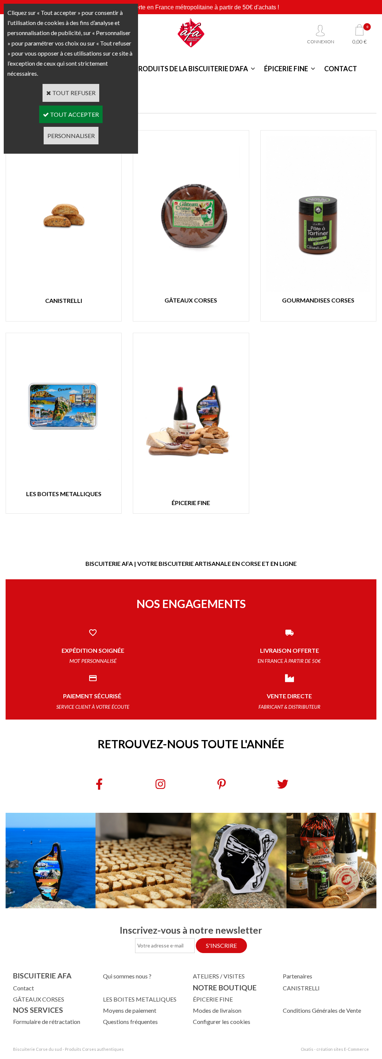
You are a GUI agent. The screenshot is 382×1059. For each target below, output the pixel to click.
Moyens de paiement (129, 1010)
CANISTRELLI (301, 987)
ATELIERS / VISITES (219, 976)
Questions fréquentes (130, 1021)
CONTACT (340, 69)
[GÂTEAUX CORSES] (191, 290)
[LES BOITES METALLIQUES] (64, 483)
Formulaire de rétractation (46, 1021)
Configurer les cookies (221, 1021)
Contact (23, 987)
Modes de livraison (217, 1010)
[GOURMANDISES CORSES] (318, 290)
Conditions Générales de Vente (322, 1010)
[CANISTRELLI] (64, 290)
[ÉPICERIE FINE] (191, 492)
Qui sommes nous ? (127, 976)
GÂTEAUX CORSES (38, 999)
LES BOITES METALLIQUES (139, 999)
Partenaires (297, 976)
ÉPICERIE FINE (286, 69)
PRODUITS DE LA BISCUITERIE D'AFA (191, 69)
